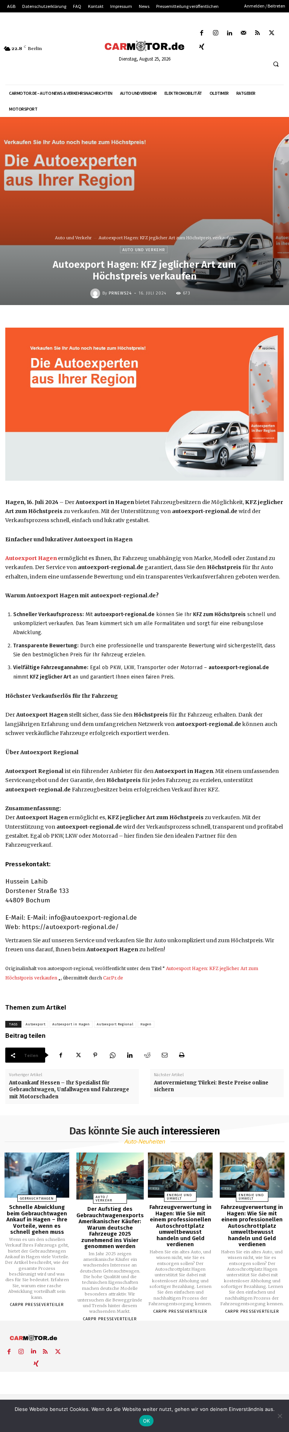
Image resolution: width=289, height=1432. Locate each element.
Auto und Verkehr (73, 237)
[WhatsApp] (112, 1055)
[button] (275, 64)
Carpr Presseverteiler (37, 1304)
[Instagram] (215, 33)
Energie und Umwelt (179, 1196)
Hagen (146, 1024)
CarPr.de (113, 978)
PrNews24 (120, 293)
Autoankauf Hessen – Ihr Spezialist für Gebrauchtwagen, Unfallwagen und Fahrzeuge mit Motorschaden (69, 1089)
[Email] (164, 1055)
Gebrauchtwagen (37, 1198)
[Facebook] (201, 33)
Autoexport (36, 1024)
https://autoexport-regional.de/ (70, 927)
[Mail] (244, 33)
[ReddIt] (147, 1055)
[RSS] (257, 33)
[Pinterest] (95, 1055)
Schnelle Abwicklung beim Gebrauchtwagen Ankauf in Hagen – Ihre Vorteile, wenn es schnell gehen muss (36, 1219)
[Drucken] (181, 1055)
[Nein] (279, 1416)
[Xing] (201, 47)
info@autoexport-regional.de (93, 918)
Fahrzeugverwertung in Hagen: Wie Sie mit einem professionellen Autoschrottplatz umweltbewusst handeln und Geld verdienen (180, 1226)
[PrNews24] (96, 293)
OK (146, 1421)
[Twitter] (271, 33)
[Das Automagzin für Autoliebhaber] (144, 46)
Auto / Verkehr (104, 1198)
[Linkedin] (229, 33)
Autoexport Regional (115, 1024)
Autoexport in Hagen (71, 1024)
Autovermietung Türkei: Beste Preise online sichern (211, 1086)
